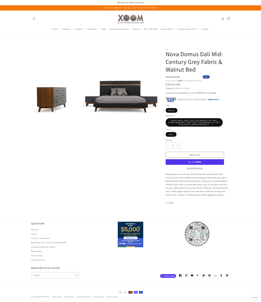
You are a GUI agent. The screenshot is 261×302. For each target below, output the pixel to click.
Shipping (169, 88)
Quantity (169, 140)
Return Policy (36, 251)
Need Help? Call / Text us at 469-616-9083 (48, 242)
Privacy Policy (37, 255)
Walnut (171, 110)
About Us (35, 229)
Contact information (83, 297)
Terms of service (38, 260)
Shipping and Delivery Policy (43, 247)
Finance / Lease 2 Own (40, 238)
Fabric (171, 134)
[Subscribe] (76, 275)
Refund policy (69, 297)
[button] (34, 19)
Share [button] (171, 202)
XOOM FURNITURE (43, 297)
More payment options (195, 168)
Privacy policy (57, 297)
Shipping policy (98, 297)
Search (34, 234)
